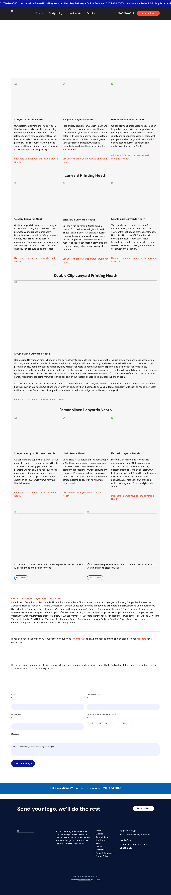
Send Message (23, 763)
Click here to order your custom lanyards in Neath (39, 399)
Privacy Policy (102, 856)
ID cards (99, 834)
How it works (102, 840)
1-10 (91, 723)
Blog (98, 843)
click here (141, 638)
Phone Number (93, 696)
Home (98, 830)
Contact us (101, 850)
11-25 (99, 723)
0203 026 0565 (128, 831)
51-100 (116, 723)
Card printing (102, 837)
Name (13, 696)
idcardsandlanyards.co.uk (108, 44)
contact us (80, 638)
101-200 (125, 723)
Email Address (17, 716)
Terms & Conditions (105, 853)
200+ (134, 723)
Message (15, 734)
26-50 (107, 723)
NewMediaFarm (84, 880)
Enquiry (99, 846)
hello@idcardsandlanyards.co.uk (135, 834)
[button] (21, 577)
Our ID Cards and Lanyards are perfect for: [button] (36, 598)
